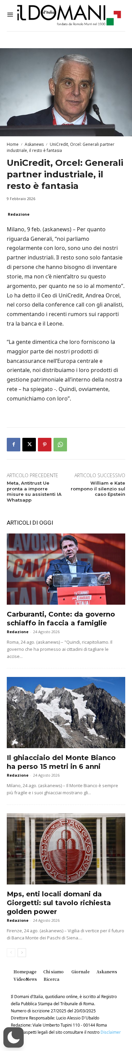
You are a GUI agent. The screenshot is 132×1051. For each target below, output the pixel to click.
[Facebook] (13, 444)
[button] (13, 1037)
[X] (29, 444)
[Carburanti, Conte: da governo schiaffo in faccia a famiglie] (66, 569)
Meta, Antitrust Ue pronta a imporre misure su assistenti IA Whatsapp (34, 491)
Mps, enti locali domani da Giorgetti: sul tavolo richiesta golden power (59, 903)
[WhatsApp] (60, 444)
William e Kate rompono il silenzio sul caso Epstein (98, 488)
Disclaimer (111, 1032)
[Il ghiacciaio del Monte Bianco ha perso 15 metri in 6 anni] (66, 712)
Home (13, 144)
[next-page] (22, 952)
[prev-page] (11, 952)
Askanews (34, 144)
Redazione (18, 214)
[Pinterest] (44, 444)
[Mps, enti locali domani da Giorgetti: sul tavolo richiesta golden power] (66, 848)
